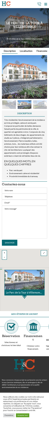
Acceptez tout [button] (22, 415)
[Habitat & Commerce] (5, 4)
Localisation (26, 51)
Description (10, 51)
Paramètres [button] (9, 415)
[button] (43, 77)
